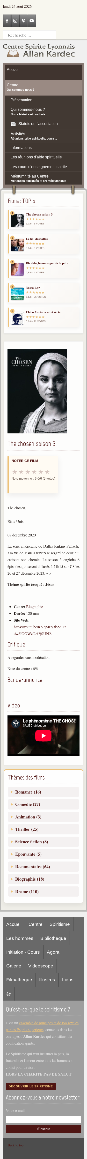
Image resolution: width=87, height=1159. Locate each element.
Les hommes (19, 938)
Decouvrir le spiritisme (31, 1086)
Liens (67, 979)
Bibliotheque (53, 938)
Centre (36, 924)
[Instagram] (15, 21)
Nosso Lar (33, 288)
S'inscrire (43, 1129)
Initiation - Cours (23, 952)
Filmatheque (19, 979)
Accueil (14, 924)
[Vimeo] (23, 21)
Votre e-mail (15, 1110)
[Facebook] (7, 21)
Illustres (47, 979)
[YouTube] (32, 21)
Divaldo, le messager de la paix (47, 263)
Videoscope (40, 965)
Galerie (13, 965)
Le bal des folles (37, 239)
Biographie (34, 606)
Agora (53, 952)
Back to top (15, 1145)
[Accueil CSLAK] (39, 51)
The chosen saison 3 (39, 214)
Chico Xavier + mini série (43, 312)
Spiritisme (60, 924)
